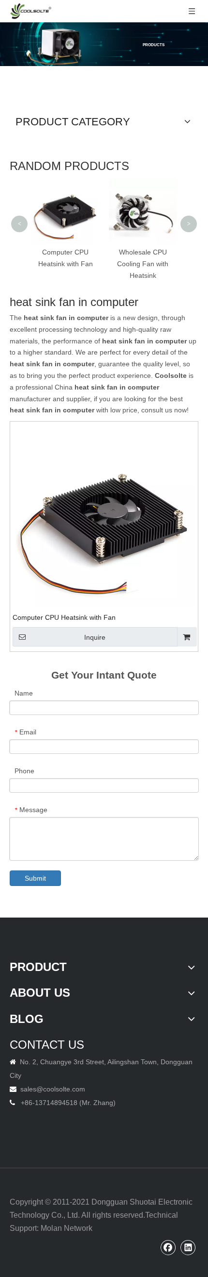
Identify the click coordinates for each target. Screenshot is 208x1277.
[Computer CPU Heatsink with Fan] (104, 515)
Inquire (94, 637)
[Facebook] (168, 1247)
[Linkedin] (188, 1247)
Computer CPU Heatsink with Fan (64, 617)
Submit (35, 878)
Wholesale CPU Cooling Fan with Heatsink (142, 263)
